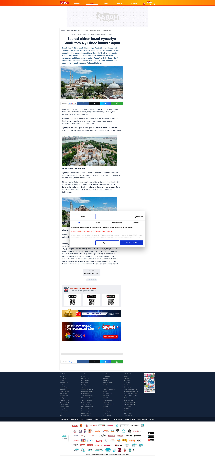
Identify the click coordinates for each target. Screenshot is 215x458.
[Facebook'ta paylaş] (83, 103)
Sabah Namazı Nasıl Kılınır (131, 393)
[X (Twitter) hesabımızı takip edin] (151, 4)
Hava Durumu (85, 382)
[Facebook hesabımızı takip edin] (148, 4)
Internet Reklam (117, 419)
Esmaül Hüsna (128, 411)
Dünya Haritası (107, 415)
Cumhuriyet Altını (64, 406)
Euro (61, 415)
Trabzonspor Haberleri (87, 395)
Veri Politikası (63, 374)
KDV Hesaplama (85, 402)
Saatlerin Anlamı (128, 406)
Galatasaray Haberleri (87, 389)
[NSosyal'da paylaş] (106, 103)
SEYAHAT (134, 3)
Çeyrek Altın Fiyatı (64, 400)
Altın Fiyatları (63, 398)
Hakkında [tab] (136, 222)
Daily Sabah (74, 419)
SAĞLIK (106, 3)
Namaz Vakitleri (64, 382)
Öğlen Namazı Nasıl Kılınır (131, 395)
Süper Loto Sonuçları (87, 404)
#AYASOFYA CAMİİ (91, 279)
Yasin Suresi (106, 378)
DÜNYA (119, 3)
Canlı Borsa (84, 374)
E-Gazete (89, 419)
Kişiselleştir (106, 243)
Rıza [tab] (79, 222)
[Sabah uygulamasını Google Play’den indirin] (91, 300)
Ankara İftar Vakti (64, 391)
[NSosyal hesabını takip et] (154, 4)
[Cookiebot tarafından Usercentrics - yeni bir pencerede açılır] (136, 217)
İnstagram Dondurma (108, 382)
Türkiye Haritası (85, 411)
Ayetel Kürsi (106, 380)
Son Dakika (63, 378)
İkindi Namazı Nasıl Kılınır (130, 398)
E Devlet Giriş (85, 378)
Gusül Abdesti (127, 387)
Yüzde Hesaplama (107, 374)
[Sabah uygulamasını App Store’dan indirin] (72, 300)
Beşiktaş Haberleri (86, 393)
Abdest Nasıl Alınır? (108, 404)
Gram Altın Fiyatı (64, 395)
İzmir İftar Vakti (64, 393)
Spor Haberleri (85, 387)
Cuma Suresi (106, 376)
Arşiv (96, 419)
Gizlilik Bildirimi (130, 419)
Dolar (61, 413)
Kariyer (151, 419)
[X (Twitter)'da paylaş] (94, 103)
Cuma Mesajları (128, 415)
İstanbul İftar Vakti (65, 389)
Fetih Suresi (106, 395)
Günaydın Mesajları (129, 400)
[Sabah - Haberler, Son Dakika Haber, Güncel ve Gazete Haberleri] (64, 3)
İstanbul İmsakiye (64, 387)
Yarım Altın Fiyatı (64, 402)
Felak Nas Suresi (107, 393)
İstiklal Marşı (127, 413)
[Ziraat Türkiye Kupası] (144, 4)
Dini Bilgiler (127, 408)
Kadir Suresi (127, 384)
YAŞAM (92, 3)
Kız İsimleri (105, 413)
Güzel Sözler (106, 384)
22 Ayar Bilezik (64, 408)
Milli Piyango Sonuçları (87, 406)
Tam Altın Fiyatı (64, 404)
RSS (82, 419)
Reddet (83, 216)
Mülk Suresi (127, 382)
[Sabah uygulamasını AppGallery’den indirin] (110, 300)
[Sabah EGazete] (149, 394)
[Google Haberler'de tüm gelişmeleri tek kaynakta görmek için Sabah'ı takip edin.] (91, 332)
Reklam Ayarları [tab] (117, 222)
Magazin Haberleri (86, 413)
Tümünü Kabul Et (131, 243)
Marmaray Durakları (129, 404)
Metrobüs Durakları (108, 400)
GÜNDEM (77, 3)
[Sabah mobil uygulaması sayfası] (66, 289)
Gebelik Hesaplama (86, 400)
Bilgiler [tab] (98, 222)
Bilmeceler (105, 387)
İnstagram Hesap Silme (109, 389)
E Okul (83, 376)
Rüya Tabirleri (85, 380)
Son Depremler (85, 384)
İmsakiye (62, 384)
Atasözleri (105, 406)
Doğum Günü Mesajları (130, 402)
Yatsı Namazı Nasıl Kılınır (130, 389)
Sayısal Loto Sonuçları (87, 408)
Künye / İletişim (142, 419)
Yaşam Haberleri (71, 30)
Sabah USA (64, 419)
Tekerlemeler (127, 378)
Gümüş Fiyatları (64, 411)
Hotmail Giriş (106, 398)
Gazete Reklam (105, 419)
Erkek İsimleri (106, 408)
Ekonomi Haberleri (86, 415)
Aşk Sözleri (106, 402)
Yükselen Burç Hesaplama (88, 398)
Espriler (126, 376)
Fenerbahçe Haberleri (87, 391)
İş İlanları (62, 376)
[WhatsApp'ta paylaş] (117, 103)
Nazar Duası (106, 391)
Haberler (63, 30)
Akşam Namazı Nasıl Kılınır (131, 391)
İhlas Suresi (127, 380)
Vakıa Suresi (127, 374)
